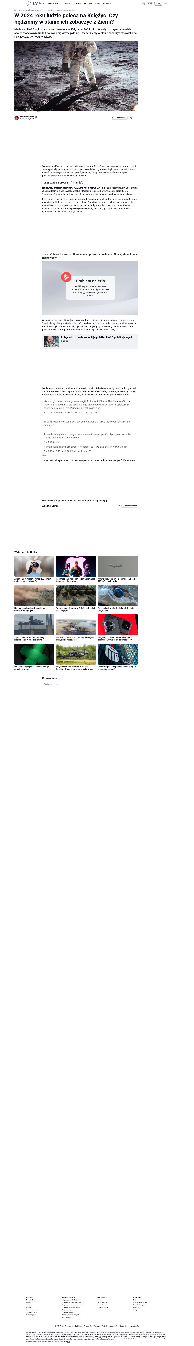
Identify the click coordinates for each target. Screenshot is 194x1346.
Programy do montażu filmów (71, 1307)
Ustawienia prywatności (129, 1326)
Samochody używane (139, 1305)
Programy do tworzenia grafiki (71, 1315)
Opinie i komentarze (103, 4)
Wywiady (136, 1307)
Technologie (52, 4)
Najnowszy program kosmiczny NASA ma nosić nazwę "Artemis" (74, 187)
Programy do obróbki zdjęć (70, 1300)
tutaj (68, 1341)
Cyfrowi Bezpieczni (31, 1312)
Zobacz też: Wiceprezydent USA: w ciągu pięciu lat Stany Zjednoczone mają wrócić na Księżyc (89, 460)
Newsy (99, 1300)
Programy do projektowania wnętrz (72, 1305)
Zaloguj (158, 4)
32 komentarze (120, 118)
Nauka (78, 4)
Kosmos (67, 4)
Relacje (135, 1310)
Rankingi (100, 1305)
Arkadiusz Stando (27, 117)
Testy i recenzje (102, 1302)
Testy (134, 1300)
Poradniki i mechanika (140, 1302)
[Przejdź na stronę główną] (28, 5)
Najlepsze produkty (103, 1307)
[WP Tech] (40, 4)
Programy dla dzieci (68, 1312)
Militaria (88, 4)
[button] (149, 3)
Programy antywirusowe (69, 1310)
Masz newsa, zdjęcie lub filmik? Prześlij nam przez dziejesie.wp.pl (75, 500)
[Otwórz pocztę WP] (143, 4)
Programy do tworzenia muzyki (71, 1302)
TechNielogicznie (31, 1315)
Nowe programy (67, 1317)
